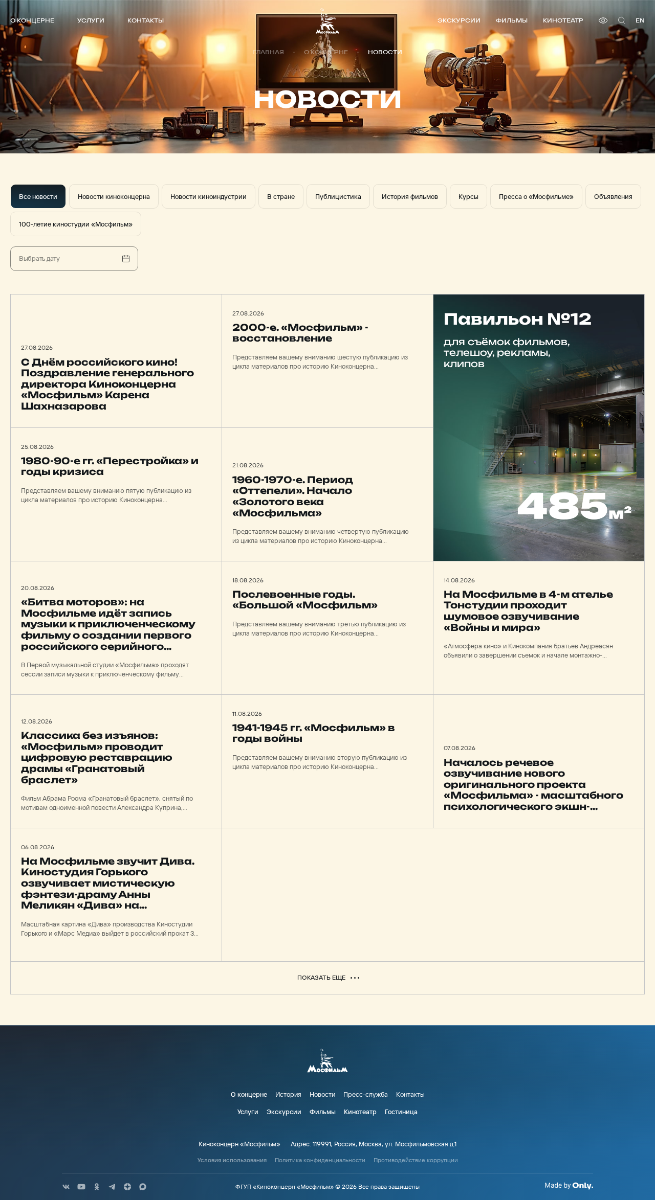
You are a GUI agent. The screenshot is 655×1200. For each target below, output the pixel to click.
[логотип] (327, 20)
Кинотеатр (563, 20)
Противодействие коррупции (416, 1160)
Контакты (145, 20)
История (288, 1094)
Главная (268, 52)
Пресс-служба (365, 1094)
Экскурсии (459, 20)
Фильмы (512, 20)
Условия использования (232, 1160)
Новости (322, 1094)
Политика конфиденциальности (320, 1160)
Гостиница (401, 1111)
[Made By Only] (568, 1186)
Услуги (90, 20)
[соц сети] (66, 1187)
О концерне (32, 20)
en (640, 20)
